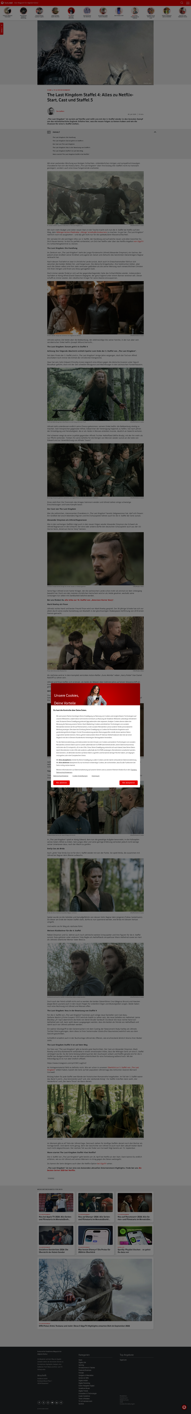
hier (88, 721)
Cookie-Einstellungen (80, 776)
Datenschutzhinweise (60, 776)
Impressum (95, 776)
